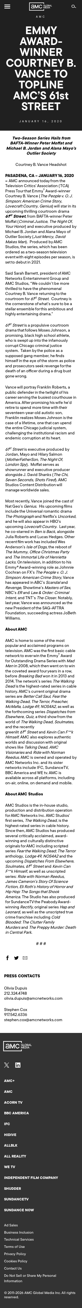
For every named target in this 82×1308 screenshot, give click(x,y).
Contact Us (13, 1268)
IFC (7, 1124)
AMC (41, 17)
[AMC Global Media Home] (40, 6)
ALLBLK (10, 1146)
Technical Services (19, 1240)
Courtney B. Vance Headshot (41, 165)
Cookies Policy (15, 1261)
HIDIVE (10, 1135)
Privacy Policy (15, 1254)
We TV (9, 1167)
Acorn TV (13, 1103)
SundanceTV (16, 1199)
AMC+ (9, 1081)
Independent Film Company (31, 1178)
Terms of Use (14, 1247)
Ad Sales (11, 1225)
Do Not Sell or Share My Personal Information (30, 1278)
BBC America (16, 1113)
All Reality (15, 1156)
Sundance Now (19, 1210)
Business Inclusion (18, 1233)
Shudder (12, 1189)
